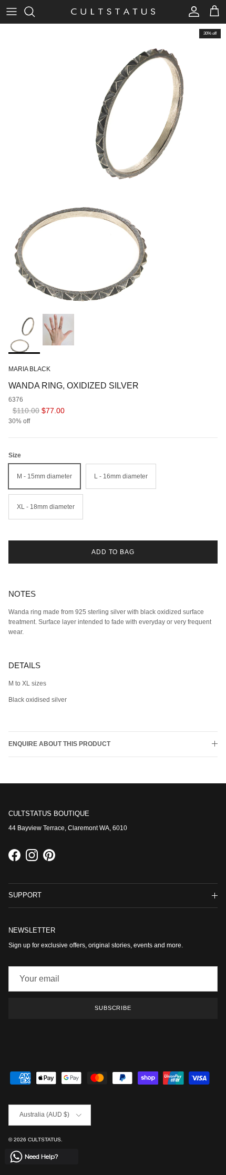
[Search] (34, 11)
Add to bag (113, 552)
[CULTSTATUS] (113, 11)
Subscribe (113, 1008)
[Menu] (11, 11)
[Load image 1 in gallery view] (113, 166)
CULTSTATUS (44, 1139)
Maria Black (29, 369)
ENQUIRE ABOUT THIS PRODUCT (59, 744)
